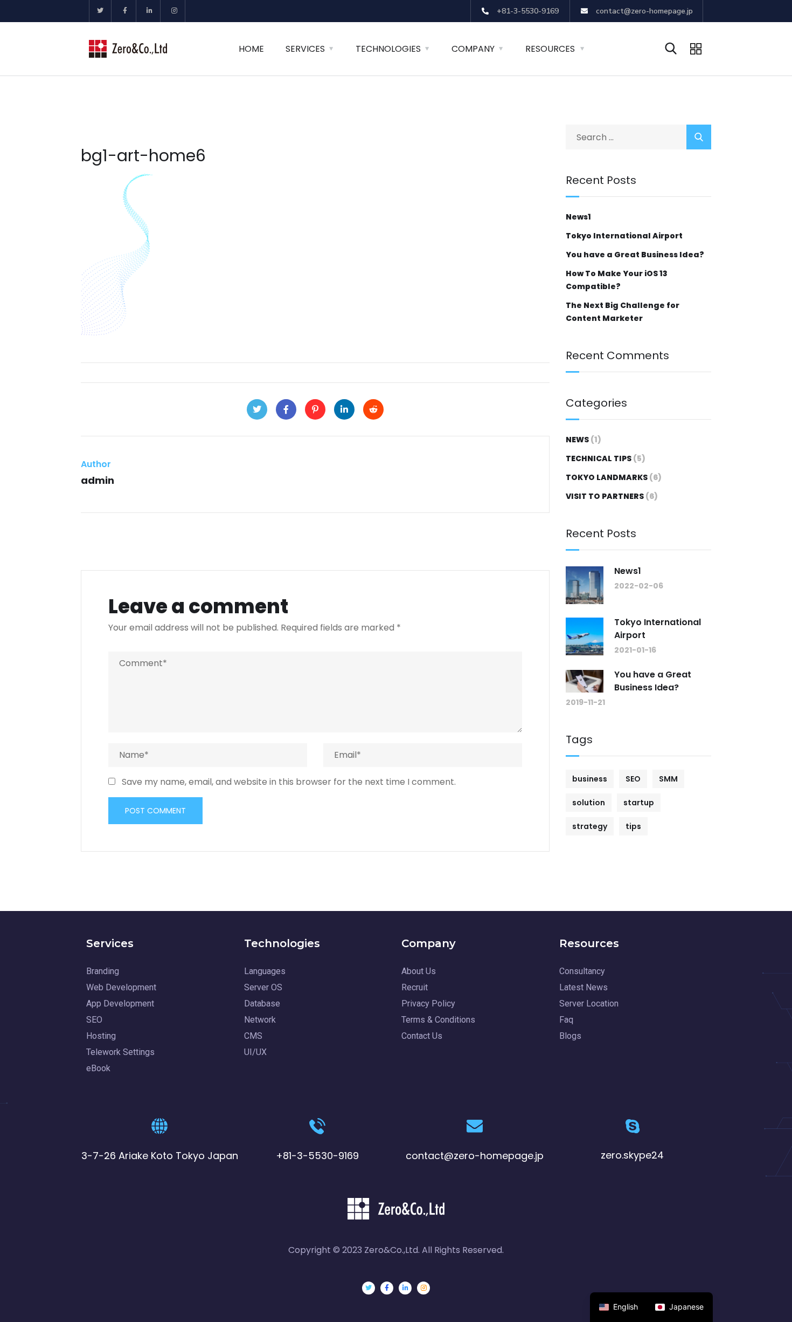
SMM (668, 778)
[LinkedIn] (344, 409)
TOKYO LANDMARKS (607, 477)
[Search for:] (638, 137)
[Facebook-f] (125, 11)
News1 (578, 216)
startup (638, 802)
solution (588, 802)
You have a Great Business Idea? (635, 254)
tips (633, 826)
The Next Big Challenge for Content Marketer (622, 312)
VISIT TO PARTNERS (605, 496)
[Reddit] (373, 409)
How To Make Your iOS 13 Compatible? (617, 280)
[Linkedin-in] (150, 11)
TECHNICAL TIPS (598, 458)
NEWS (577, 439)
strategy (589, 826)
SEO (633, 778)
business (589, 778)
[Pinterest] (315, 409)
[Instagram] (174, 11)
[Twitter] (100, 11)
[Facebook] (286, 409)
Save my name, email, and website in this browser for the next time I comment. (289, 782)
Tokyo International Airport (624, 235)
